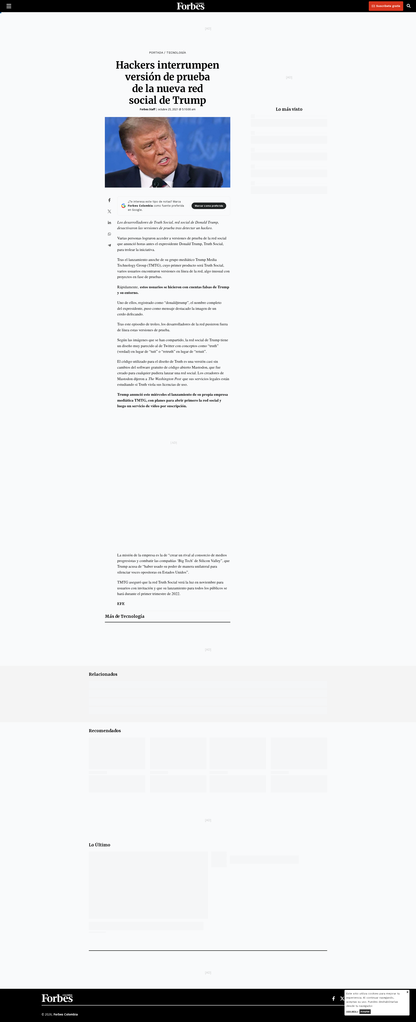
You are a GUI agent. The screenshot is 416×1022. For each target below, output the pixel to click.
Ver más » (352, 1011)
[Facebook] (333, 999)
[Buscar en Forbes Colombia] (409, 6)
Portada (156, 52)
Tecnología (176, 52)
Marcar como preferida (209, 205)
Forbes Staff (147, 109)
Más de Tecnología (125, 616)
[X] (342, 999)
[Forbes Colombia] (191, 6)
